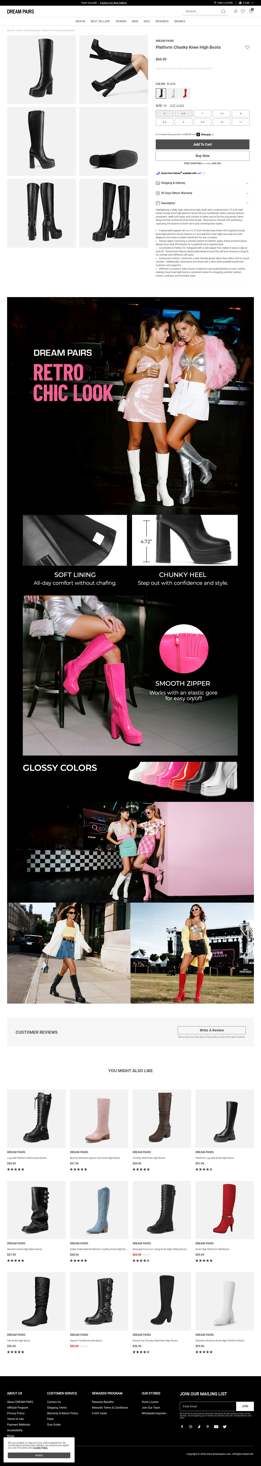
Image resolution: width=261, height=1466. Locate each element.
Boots (20, 30)
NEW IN (80, 21)
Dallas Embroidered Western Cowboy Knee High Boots (99, 1249)
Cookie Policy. (40, 1447)
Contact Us (54, 1402)
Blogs (10, 1436)
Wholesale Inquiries (154, 1413)
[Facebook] (182, 1427)
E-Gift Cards (99, 1413)
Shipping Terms (57, 1407)
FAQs (50, 1419)
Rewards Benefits (103, 1402)
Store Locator (150, 1402)
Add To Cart (203, 144)
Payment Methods (18, 1424)
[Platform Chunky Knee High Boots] (161, 93)
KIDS (147, 21)
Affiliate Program (17, 1407)
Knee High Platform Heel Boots (212, 1249)
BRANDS (179, 21)
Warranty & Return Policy (62, 1413)
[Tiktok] (199, 1427)
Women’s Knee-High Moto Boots (24, 1249)
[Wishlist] (243, 11)
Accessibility (15, 1430)
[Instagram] (190, 1427)
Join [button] (245, 1406)
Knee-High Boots (32, 30)
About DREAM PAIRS (20, 1402)
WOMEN (121, 21)
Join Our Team (151, 1407)
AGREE (39, 1455)
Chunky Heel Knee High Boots (149, 1158)
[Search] (223, 11)
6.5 (183, 113)
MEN (135, 21)
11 (240, 122)
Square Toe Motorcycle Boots (86, 1340)
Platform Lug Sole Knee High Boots (214, 1158)
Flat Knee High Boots (18, 1340)
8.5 (164, 122)
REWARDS (162, 21)
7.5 (222, 113)
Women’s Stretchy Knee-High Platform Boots (219, 1340)
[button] (246, 2)
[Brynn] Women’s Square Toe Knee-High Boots (95, 1158)
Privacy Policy (16, 1413)
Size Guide (177, 105)
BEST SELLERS (100, 21)
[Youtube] (216, 1427)
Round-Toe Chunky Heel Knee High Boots (155, 1340)
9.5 (202, 122)
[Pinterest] (207, 1427)
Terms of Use (15, 1419)
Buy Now (203, 156)
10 (221, 122)
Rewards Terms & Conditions (110, 1407)
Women (11, 30)
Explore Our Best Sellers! (113, 2)
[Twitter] (224, 1427)
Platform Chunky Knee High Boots (58, 30)
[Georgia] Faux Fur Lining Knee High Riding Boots (160, 1249)
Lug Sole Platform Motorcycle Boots (27, 1158)
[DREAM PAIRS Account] (236, 11)
